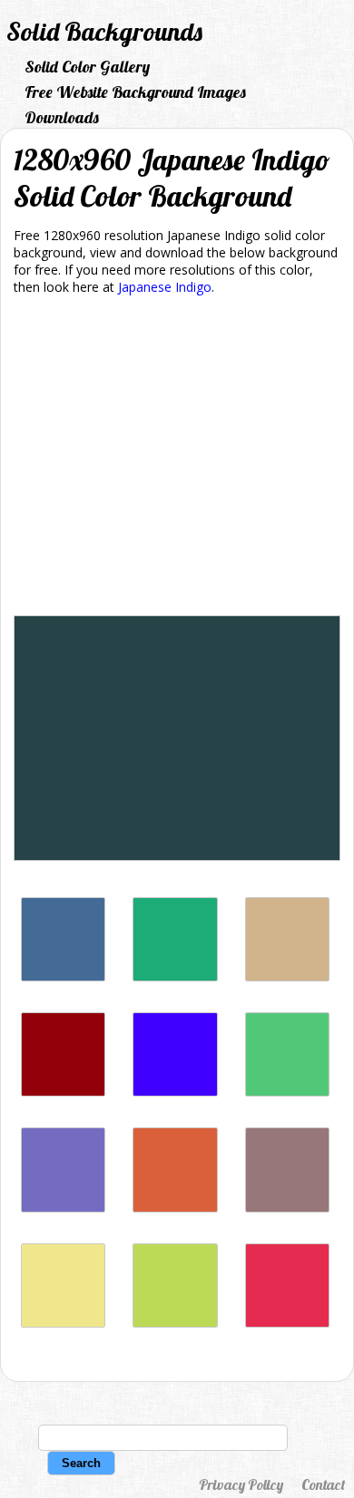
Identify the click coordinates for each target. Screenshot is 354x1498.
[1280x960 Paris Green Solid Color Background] (287, 1091)
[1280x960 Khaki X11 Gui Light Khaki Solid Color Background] (63, 1322)
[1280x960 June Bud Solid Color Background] (175, 1322)
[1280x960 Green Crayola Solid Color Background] (175, 976)
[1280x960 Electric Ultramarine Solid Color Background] (175, 1091)
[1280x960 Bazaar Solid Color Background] (287, 1207)
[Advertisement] (177, 458)
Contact (323, 1484)
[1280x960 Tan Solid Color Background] (287, 976)
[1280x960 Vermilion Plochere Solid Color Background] (175, 1207)
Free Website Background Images (135, 92)
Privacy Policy (241, 1484)
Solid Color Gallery (87, 66)
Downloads (62, 117)
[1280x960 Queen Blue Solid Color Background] (63, 976)
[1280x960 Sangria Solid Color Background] (63, 1091)
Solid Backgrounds (104, 31)
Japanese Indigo (164, 286)
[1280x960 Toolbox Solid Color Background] (63, 1207)
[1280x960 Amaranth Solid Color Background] (287, 1322)
